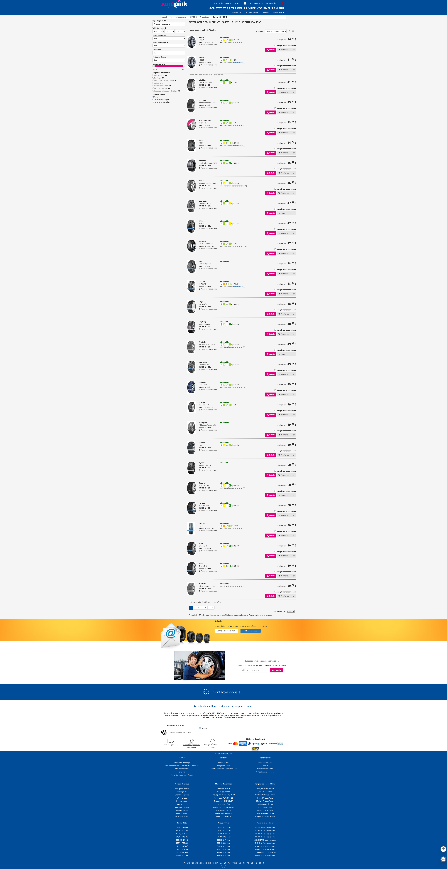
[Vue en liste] (289, 31)
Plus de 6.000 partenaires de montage (191, 746)
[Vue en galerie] (293, 31)
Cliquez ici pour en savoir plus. (180, 732)
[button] (443, 848)
